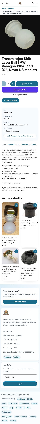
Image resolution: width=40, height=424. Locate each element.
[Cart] (37, 3)
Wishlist (34, 404)
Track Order (20, 408)
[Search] (7, 3)
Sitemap (13, 420)
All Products (12, 404)
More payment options (20, 94)
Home (4, 8)
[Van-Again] (20, 312)
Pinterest (25, 145)
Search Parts (24, 404)
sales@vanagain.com (10, 339)
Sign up (20, 384)
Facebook (11, 145)
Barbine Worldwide (25, 399)
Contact (5, 408)
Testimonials (6, 412)
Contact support (20, 302)
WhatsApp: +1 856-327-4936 (13, 335)
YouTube (16, 357)
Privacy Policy (7, 417)
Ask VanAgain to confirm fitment (20, 136)
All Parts (11, 8)
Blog (28, 408)
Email (34, 145)
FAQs (12, 408)
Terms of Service (21, 417)
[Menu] (2, 3)
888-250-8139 (7, 331)
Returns (4, 420)
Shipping (33, 417)
